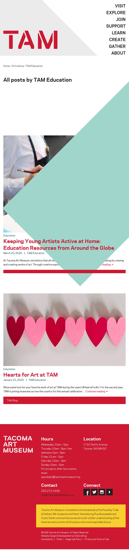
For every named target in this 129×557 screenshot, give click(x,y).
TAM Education (35, 253)
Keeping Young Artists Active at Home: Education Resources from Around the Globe (58, 244)
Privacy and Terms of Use (97, 539)
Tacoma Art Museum (30, 40)
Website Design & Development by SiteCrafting (64, 535)
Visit (120, 5)
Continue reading (102, 264)
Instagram (102, 492)
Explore (116, 12)
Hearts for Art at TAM (30, 374)
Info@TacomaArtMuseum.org (57, 495)
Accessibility (47, 539)
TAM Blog (12, 400)
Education (9, 235)
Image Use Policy (73, 539)
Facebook (86, 492)
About (118, 53)
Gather (117, 46)
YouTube (109, 492)
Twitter (94, 492)
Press (59, 539)
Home (6, 66)
